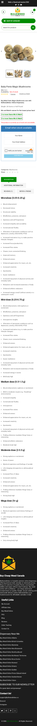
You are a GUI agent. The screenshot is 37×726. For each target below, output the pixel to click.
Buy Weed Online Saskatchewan (11, 677)
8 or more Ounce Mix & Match (12, 118)
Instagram (3, 704)
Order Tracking (6, 625)
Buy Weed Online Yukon (8, 680)
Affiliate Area (6, 607)
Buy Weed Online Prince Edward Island (13, 673)
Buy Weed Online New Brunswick (11, 648)
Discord (2, 701)
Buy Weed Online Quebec (8, 670)
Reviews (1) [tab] (8, 191)
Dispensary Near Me (10, 634)
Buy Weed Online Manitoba (9, 645)
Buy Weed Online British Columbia (11, 641)
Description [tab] (9, 179)
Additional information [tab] (13, 185)
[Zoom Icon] (18, 51)
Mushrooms (13, 170)
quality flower (19, 585)
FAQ (2, 614)
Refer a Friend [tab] (25, 191)
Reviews (4, 621)
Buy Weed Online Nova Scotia (10, 659)
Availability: (5, 92)
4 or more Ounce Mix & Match (12, 114)
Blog (3, 618)
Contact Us (5, 629)
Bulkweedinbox (24, 593)
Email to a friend (24, 94)
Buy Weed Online (7, 611)
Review (12, 94)
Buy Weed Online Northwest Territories (13, 655)
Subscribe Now (18, 155)
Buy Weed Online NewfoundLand (11, 652)
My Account (5, 604)
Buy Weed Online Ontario (8, 666)
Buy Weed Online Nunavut (8, 663)
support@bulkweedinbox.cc (9, 697)
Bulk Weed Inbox (12, 721)
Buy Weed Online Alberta (8, 638)
